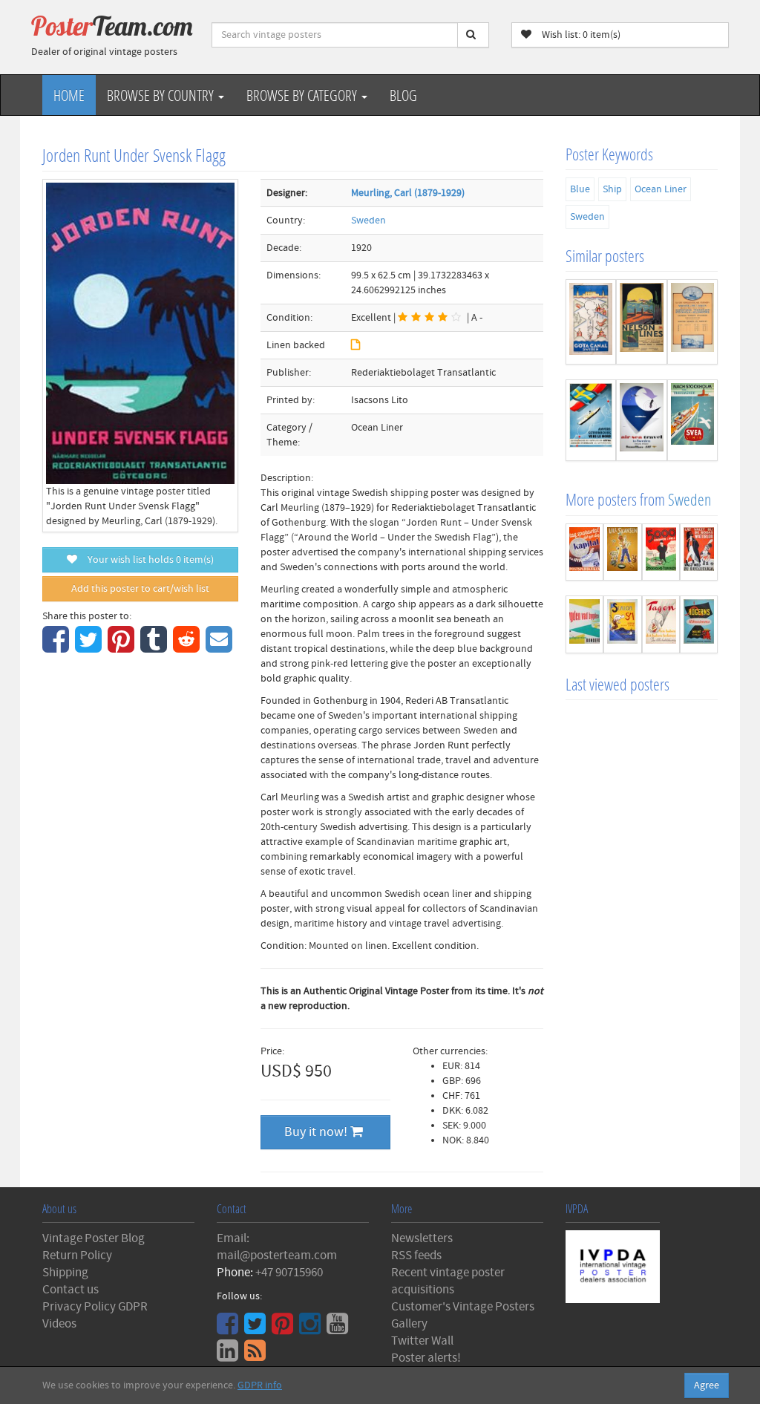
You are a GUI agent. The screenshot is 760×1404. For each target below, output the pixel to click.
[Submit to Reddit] (188, 647)
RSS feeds (416, 1255)
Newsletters (422, 1238)
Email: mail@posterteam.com (277, 1247)
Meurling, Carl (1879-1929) (408, 193)
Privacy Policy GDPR (95, 1307)
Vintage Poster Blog (93, 1238)
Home (69, 95)
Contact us (70, 1289)
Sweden (368, 220)
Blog (403, 95)
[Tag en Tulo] (661, 624)
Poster (112, 26)
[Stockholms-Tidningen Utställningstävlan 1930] (661, 552)
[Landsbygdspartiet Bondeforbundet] (584, 624)
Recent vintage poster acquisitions (448, 1281)
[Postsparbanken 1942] (584, 552)
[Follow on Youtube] (339, 1329)
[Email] (221, 647)
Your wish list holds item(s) (147, 560)
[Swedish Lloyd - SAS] (641, 420)
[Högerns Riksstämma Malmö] (699, 624)
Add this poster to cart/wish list (140, 588)
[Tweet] (90, 647)
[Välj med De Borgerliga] (699, 552)
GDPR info (260, 1385)
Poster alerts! (426, 1358)
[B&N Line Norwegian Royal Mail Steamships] (692, 321)
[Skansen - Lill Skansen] (622, 552)
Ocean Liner (661, 189)
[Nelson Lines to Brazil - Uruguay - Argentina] (641, 321)
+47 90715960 (289, 1272)
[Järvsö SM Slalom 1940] (622, 624)
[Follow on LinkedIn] (229, 1356)
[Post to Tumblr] (155, 647)
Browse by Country (162, 95)
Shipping (65, 1272)
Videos (59, 1324)
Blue (580, 189)
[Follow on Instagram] (311, 1329)
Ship (612, 189)
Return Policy (77, 1255)
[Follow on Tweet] (256, 1329)
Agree (706, 1385)
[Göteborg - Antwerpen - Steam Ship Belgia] (591, 420)
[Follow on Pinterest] (284, 1329)
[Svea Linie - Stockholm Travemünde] (692, 420)
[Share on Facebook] (57, 647)
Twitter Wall (422, 1341)
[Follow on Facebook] (229, 1329)
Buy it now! (317, 1131)
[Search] (473, 35)
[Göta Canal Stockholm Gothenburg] (591, 321)
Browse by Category (303, 95)
